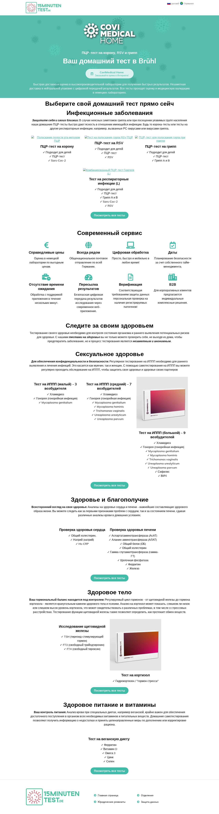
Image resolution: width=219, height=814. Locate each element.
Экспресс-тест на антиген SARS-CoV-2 (45, 8)
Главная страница (107, 795)
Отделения (146, 795)
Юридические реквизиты (111, 801)
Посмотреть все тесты (109, 215)
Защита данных (149, 801)
